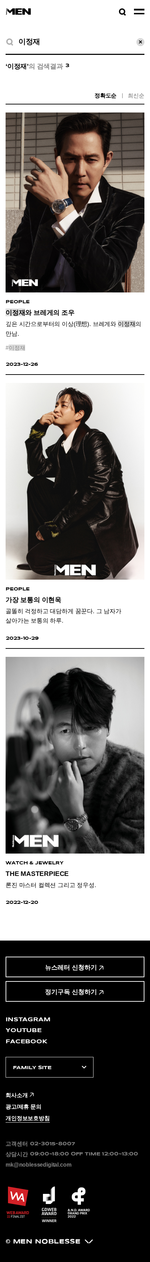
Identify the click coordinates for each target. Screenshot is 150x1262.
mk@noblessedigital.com (38, 1164)
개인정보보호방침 (28, 1118)
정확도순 (106, 96)
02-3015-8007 (52, 1144)
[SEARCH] (10, 42)
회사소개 (17, 1095)
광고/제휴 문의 (24, 1106)
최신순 (136, 96)
